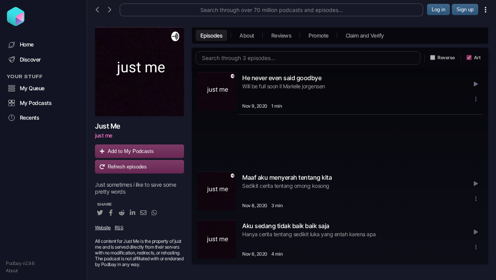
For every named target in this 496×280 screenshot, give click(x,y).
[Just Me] (139, 71)
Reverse (446, 57)
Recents (30, 117)
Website (103, 227)
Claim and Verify (365, 35)
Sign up (465, 9)
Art (477, 57)
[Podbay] (15, 23)
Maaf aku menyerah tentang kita (287, 177)
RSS (119, 227)
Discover (30, 59)
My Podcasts (36, 103)
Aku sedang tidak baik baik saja (285, 226)
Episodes (211, 35)
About (12, 270)
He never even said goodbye (281, 78)
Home (27, 44)
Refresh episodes (127, 167)
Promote (318, 35)
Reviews (281, 35)
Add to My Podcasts (131, 151)
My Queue (32, 88)
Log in (438, 9)
